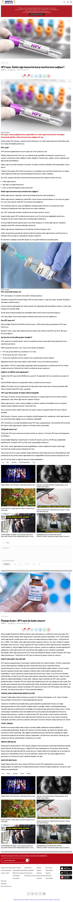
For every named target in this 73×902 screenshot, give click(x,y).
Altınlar (39, 868)
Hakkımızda (16, 899)
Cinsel (8, 773)
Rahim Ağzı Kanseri (24, 462)
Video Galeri (49, 870)
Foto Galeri (49, 868)
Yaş (34, 462)
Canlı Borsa (27, 868)
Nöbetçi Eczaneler (18, 873)
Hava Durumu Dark (6, 868)
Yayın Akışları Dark (18, 870)
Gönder (6, 564)
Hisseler (39, 873)
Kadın (22, 773)
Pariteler (39, 878)
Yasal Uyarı (57, 899)
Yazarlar (48, 873)
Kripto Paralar (41, 875)
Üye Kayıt (4, 883)
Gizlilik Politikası (29, 899)
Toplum (29, 773)
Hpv (8, 462)
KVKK (41, 899)
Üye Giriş (3, 881)
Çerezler (37, 899)
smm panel (16, 878)
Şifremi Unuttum (6, 886)
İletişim (22, 899)
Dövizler (39, 870)
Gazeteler (49, 875)
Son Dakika (16, 875)
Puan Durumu (28, 873)
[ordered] (25, 564)
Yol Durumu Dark (6, 870)
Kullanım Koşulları (48, 899)
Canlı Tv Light (5, 873)
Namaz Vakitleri (29, 870)
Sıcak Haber (49, 878)
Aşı (3, 462)
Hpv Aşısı (14, 462)
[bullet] (28, 564)
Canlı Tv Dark (17, 868)
